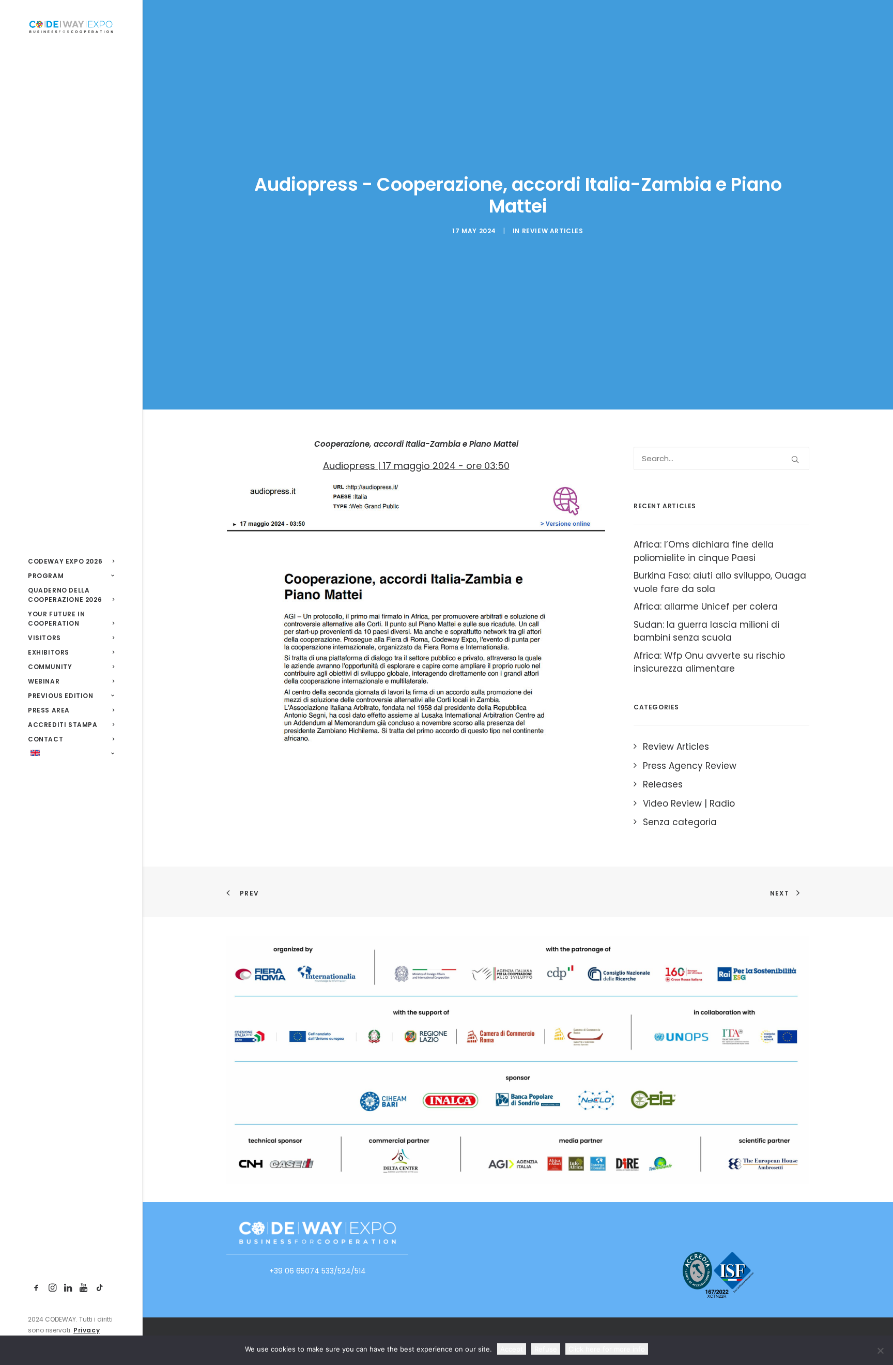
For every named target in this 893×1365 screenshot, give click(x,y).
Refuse (545, 1349)
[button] (36, 1288)
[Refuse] (880, 1350)
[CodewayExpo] (71, 26)
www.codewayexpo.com (317, 1271)
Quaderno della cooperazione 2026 (65, 595)
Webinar (43, 681)
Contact (45, 739)
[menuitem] (71, 561)
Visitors (44, 637)
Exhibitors (48, 652)
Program (46, 575)
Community (50, 666)
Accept (511, 1349)
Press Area (49, 710)
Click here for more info (606, 1349)
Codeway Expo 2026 (65, 561)
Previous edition (61, 695)
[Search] (721, 458)
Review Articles (552, 230)
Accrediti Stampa (63, 724)
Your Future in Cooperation (56, 619)
